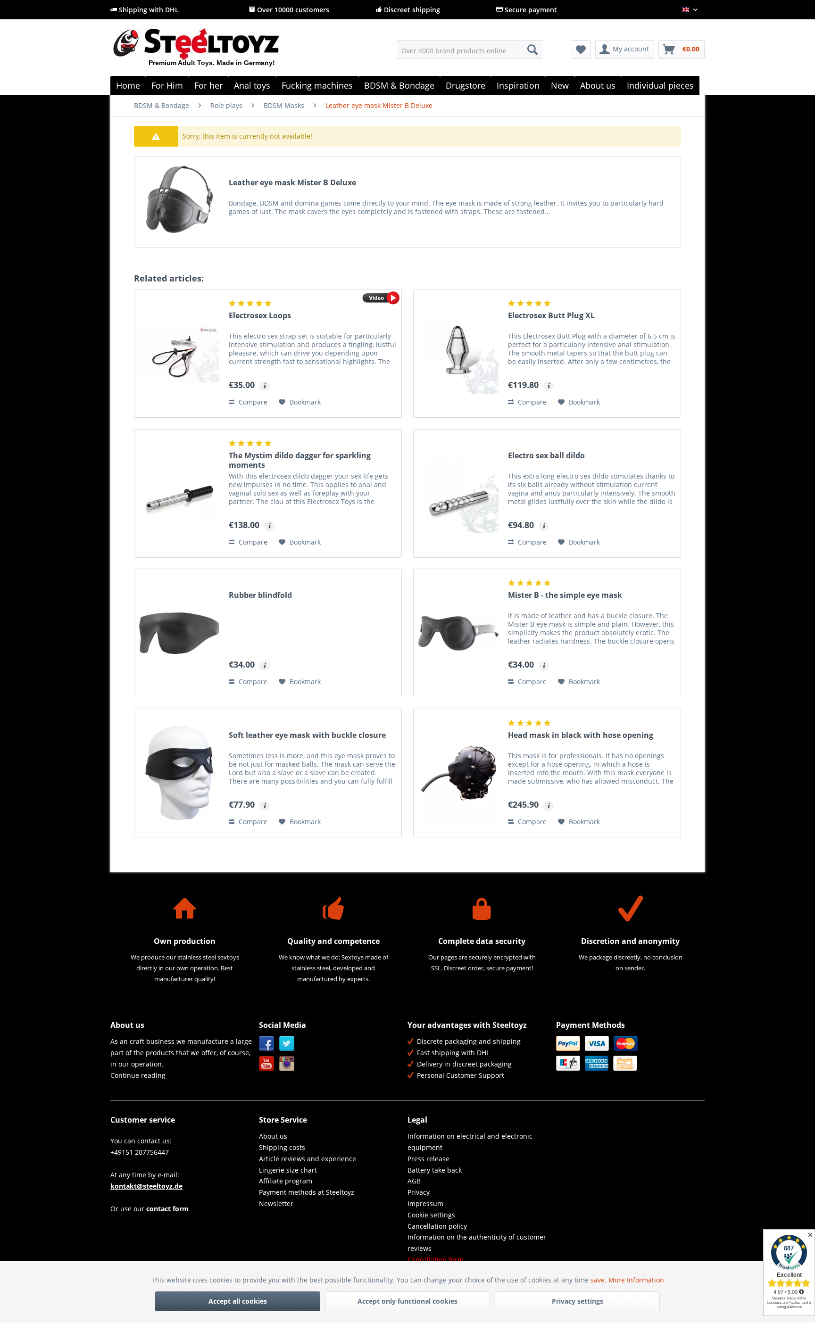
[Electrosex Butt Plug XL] (458, 353)
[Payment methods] (628, 1053)
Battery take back (435, 1170)
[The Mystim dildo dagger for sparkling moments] (179, 493)
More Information (636, 1279)
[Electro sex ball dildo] (458, 493)
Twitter (287, 1043)
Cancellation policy (437, 1226)
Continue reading (138, 1075)
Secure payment (530, 9)
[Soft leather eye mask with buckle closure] (179, 773)
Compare (252, 401)
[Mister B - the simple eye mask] (458, 633)
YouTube (266, 1064)
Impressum (425, 1203)
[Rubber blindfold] (179, 633)
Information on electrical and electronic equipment (470, 1142)
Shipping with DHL (148, 9)
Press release (428, 1158)
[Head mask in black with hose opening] (458, 773)
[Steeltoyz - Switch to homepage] (212, 51)
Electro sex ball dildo (546, 456)
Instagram (287, 1064)
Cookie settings (431, 1214)
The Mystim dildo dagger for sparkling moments (300, 460)
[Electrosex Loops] (179, 353)
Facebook (266, 1043)
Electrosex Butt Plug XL (551, 316)
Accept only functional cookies (407, 1301)
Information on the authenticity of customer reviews (477, 1242)
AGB (414, 1180)
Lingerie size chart (288, 1170)
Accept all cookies (237, 1301)
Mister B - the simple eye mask (565, 595)
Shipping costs (282, 1147)
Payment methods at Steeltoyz (306, 1192)
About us (273, 1136)
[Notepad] (581, 49)
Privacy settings (577, 1301)
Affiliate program (285, 1180)
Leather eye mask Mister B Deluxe (292, 183)
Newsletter (276, 1203)
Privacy (419, 1192)
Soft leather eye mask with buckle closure (307, 735)
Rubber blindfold (260, 595)
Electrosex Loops (260, 316)
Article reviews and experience (307, 1158)
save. (599, 1279)
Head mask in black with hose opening (580, 735)
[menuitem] (469, 49)
